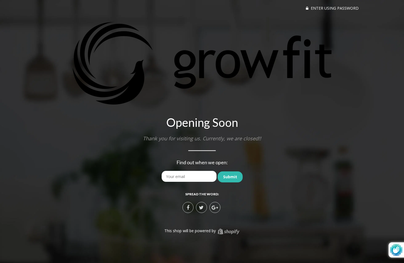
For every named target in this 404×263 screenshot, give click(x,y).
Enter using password (334, 8)
